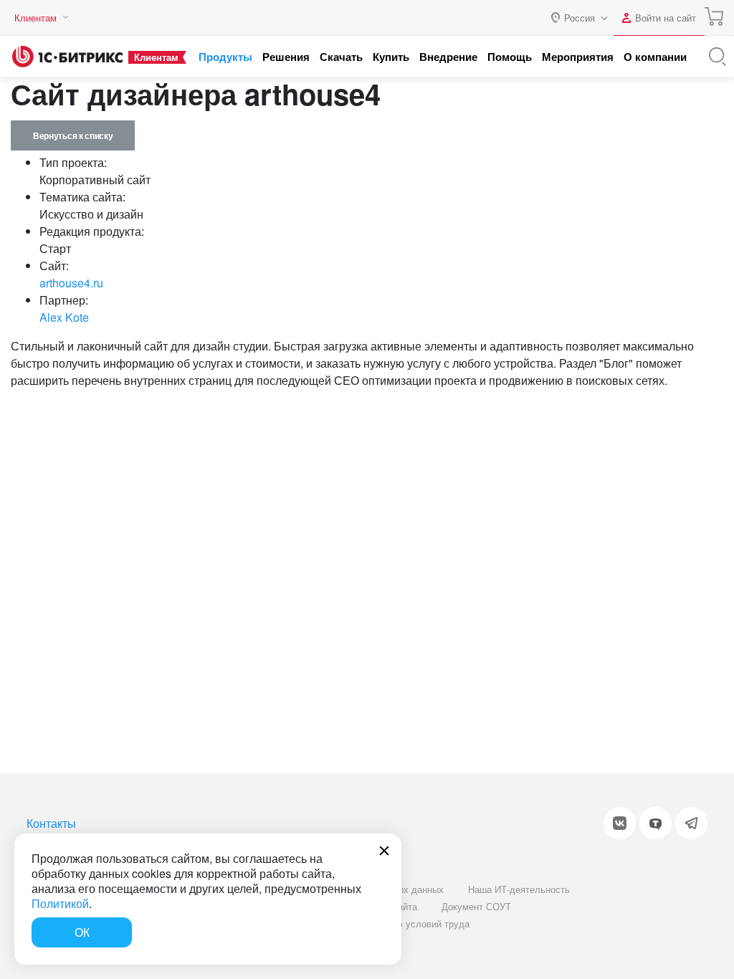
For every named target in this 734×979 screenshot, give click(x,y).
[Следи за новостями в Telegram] (691, 823)
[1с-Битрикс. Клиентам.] (67, 56)
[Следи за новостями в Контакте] (620, 823)
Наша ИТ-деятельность (519, 889)
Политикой (60, 903)
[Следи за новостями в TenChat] (655, 823)
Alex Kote (64, 317)
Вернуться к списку (73, 135)
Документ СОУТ (476, 906)
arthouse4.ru (71, 282)
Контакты (51, 823)
